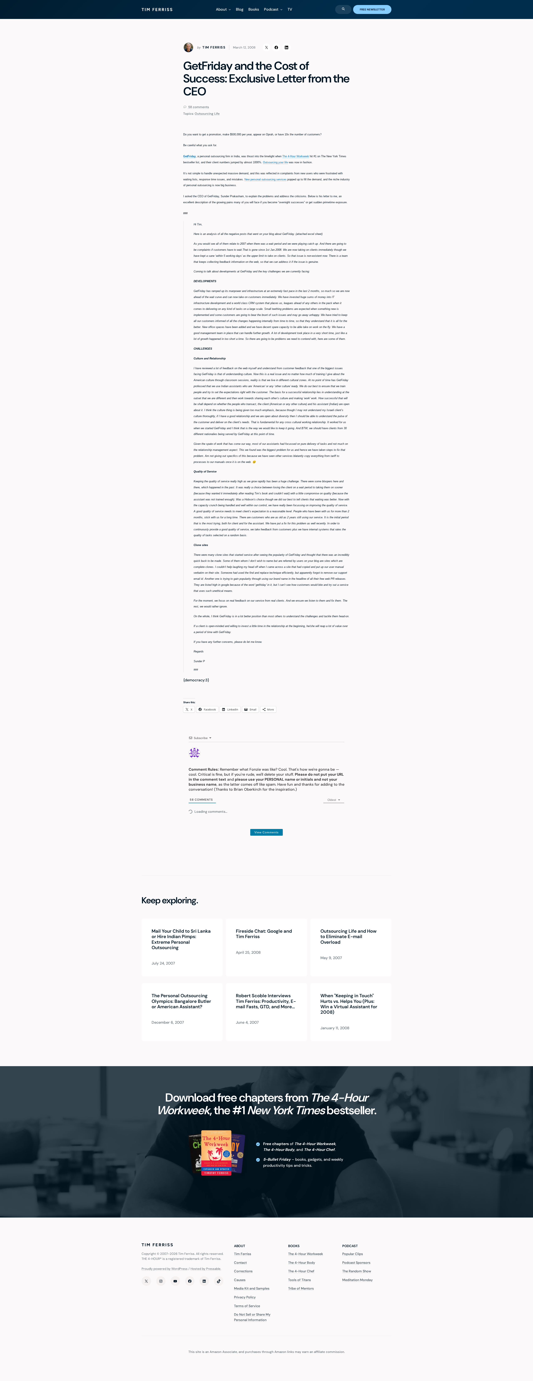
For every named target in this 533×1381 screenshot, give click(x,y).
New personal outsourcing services (265, 179)
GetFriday (189, 156)
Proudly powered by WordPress (165, 1269)
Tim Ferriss (242, 1254)
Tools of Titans (299, 1280)
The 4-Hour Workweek (295, 156)
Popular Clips (352, 1254)
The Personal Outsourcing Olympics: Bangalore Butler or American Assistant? (181, 1001)
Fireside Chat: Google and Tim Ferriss (264, 934)
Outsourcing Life (207, 114)
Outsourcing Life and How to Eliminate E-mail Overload (348, 937)
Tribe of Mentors (301, 1288)
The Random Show (356, 1271)
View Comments (266, 832)
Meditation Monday (357, 1280)
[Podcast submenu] (281, 9)
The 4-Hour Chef (301, 1271)
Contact (240, 1262)
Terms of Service (247, 1306)
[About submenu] (230, 9)
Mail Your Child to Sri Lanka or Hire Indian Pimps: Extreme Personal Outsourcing (181, 940)
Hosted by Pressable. (206, 1269)
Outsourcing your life (275, 162)
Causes (239, 1280)
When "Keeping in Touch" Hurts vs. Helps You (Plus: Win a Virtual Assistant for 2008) (348, 1004)
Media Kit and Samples (251, 1288)
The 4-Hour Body (301, 1262)
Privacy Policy (245, 1297)
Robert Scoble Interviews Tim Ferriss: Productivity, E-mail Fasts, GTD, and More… (266, 1001)
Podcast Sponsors (356, 1262)
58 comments (198, 107)
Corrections (243, 1271)
